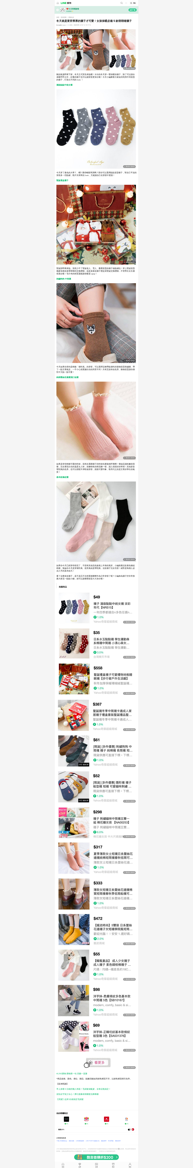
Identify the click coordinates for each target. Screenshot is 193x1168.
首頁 (57, 17)
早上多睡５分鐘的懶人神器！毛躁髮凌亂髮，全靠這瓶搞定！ (83, 1089)
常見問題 (110, 1141)
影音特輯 (63, 17)
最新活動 (71, 1141)
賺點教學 (103, 1141)
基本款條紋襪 (62, 477)
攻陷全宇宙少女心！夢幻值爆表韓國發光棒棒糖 (77, 1094)
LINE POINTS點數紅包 (92, 1141)
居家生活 (71, 17)
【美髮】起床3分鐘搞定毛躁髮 (70, 1099)
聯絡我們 (118, 1141)
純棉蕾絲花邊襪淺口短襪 (67, 377)
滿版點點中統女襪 (64, 85)
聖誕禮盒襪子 (62, 180)
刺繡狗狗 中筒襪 (63, 279)
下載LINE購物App (61, 1141)
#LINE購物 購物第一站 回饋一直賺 (71, 1073)
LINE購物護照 (80, 1141)
